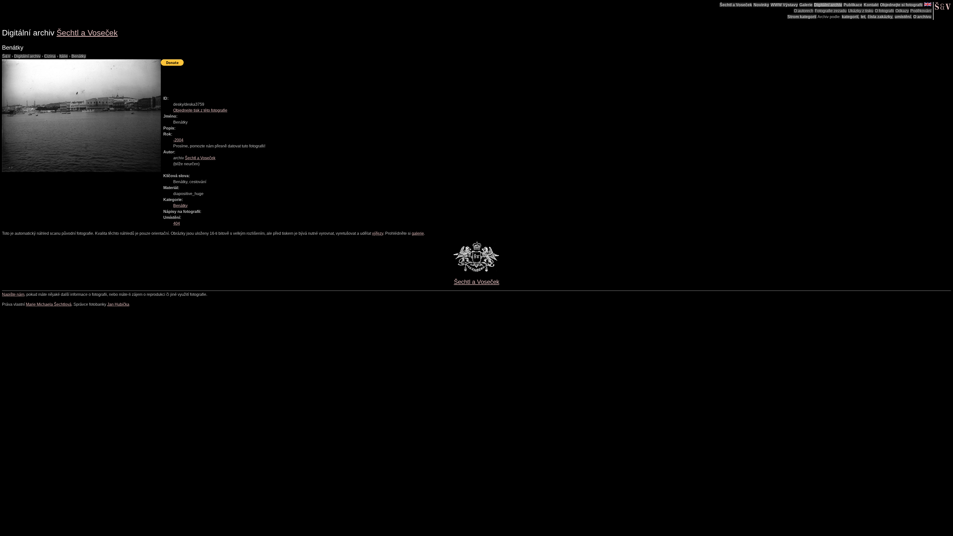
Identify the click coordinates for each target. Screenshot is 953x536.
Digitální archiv (828, 5)
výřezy (377, 233)
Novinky (761, 5)
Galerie (806, 5)
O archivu (922, 17)
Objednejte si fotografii (901, 5)
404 (176, 223)
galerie (418, 233)
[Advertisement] (251, 78)
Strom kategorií (801, 17)
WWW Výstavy (784, 5)
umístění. (903, 17)
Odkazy (902, 11)
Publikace (853, 5)
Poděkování (920, 11)
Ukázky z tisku (860, 11)
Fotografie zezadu (831, 11)
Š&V (6, 56)
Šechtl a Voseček (736, 5)
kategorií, (850, 17)
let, (863, 17)
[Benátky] (81, 115)
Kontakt (871, 5)
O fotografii (884, 11)
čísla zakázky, (880, 17)
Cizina (50, 56)
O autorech (803, 11)
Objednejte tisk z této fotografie (200, 110)
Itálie (63, 56)
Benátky (78, 56)
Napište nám (13, 294)
